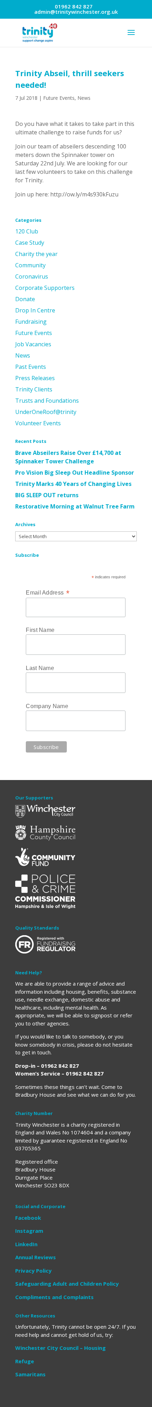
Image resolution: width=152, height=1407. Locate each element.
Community (30, 265)
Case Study (29, 242)
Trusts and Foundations (47, 400)
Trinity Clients (33, 389)
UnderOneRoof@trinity (45, 412)
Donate (25, 299)
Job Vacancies (33, 344)
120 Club (26, 231)
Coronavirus (31, 276)
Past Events (30, 367)
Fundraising (31, 321)
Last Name (40, 668)
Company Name (47, 706)
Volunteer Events (38, 423)
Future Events (59, 98)
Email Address (47, 593)
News (83, 98)
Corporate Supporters (45, 288)
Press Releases (35, 378)
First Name (40, 630)
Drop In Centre (35, 310)
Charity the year (36, 254)
